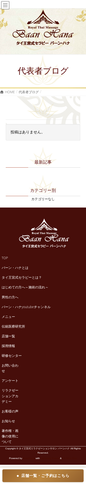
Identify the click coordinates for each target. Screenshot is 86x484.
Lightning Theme (50, 458)
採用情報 (8, 346)
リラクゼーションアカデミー (10, 395)
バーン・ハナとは (15, 267)
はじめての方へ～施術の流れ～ (25, 287)
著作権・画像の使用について (10, 436)
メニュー (8, 316)
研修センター (12, 355)
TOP (5, 258)
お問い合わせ (10, 368)
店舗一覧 (8, 336)
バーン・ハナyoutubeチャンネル (26, 307)
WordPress (29, 458)
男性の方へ (10, 297)
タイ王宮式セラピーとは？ (22, 277)
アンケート (10, 380)
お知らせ (8, 421)
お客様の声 (10, 411)
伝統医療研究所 (13, 326)
